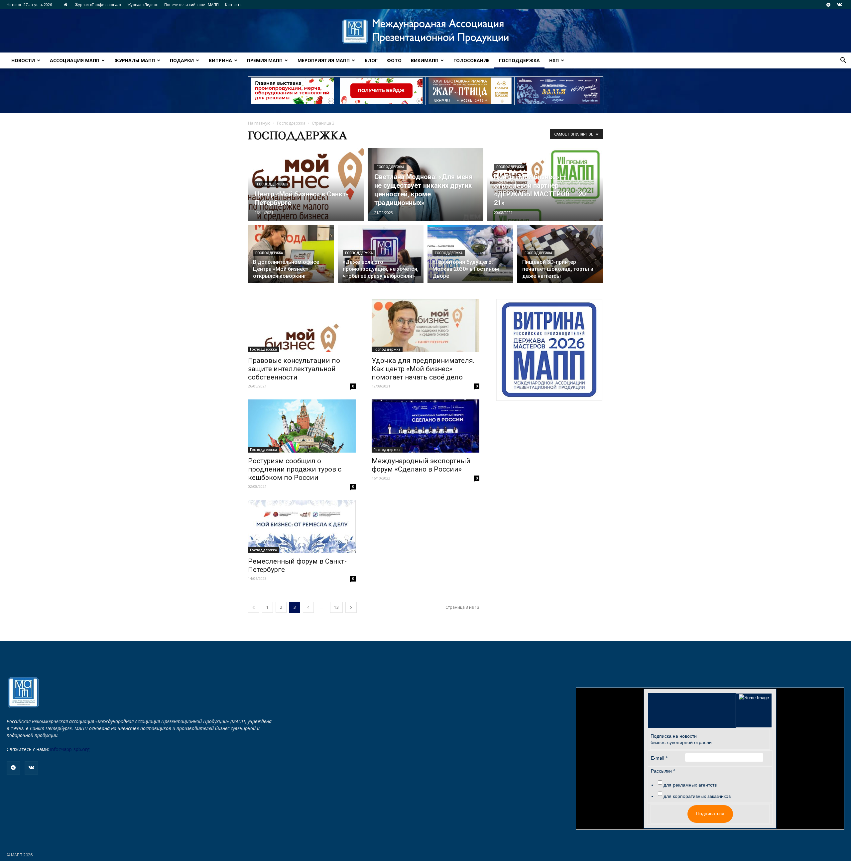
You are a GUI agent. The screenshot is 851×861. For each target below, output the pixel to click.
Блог (371, 60)
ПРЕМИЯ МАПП (265, 60)
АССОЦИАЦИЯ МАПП (74, 60)
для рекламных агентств (690, 785)
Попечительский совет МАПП (191, 4)
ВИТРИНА (220, 60)
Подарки (182, 60)
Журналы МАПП (134, 60)
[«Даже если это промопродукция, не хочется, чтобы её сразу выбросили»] (381, 258)
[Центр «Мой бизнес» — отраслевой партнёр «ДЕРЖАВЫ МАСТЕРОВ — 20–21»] (545, 184)
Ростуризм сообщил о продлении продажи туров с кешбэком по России (294, 469)
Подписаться (710, 813)
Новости (23, 60)
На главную (259, 123)
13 (336, 607)
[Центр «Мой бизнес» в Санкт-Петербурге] (306, 184)
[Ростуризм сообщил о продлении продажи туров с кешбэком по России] (302, 426)
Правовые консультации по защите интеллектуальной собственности (294, 369)
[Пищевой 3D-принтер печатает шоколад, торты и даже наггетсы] (560, 258)
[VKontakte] (839, 4)
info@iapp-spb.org (69, 749)
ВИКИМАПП (424, 60)
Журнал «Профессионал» (98, 4)
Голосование (471, 60)
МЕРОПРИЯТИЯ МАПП (324, 60)
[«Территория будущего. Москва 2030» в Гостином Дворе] (470, 258)
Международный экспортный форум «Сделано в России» (421, 465)
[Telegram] (828, 4)
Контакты (233, 4)
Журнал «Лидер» (143, 4)
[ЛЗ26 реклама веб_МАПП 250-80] (558, 90)
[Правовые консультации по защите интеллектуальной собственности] (302, 325)
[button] (843, 61)
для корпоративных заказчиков (697, 796)
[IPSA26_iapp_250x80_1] (292, 90)
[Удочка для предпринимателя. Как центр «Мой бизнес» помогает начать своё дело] (425, 325)
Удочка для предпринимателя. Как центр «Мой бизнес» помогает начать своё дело (423, 369)
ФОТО (394, 60)
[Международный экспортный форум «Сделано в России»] (425, 426)
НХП (554, 60)
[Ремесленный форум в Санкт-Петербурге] (302, 526)
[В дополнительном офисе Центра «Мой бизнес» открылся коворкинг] (291, 258)
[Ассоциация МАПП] (425, 31)
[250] (470, 90)
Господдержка (519, 60)
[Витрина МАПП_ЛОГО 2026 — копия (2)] (549, 350)
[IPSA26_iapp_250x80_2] (381, 90)
